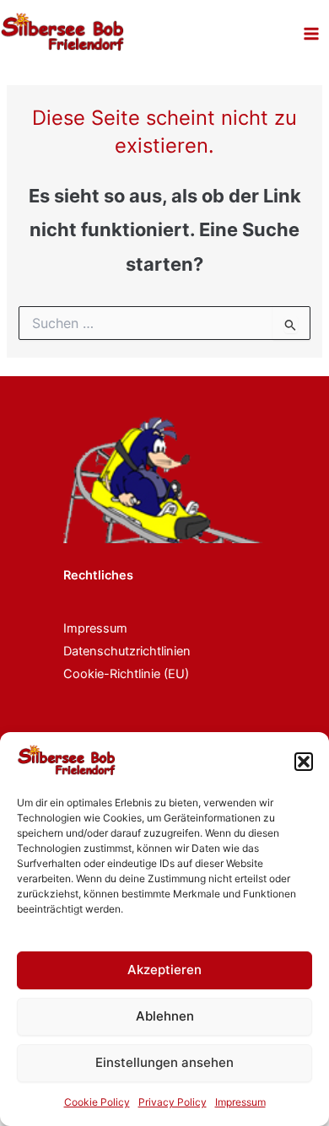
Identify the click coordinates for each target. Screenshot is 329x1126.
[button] (303, 761)
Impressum (240, 1102)
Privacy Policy (172, 1102)
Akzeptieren (164, 970)
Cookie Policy (97, 1102)
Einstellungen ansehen (164, 1062)
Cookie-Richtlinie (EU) (126, 674)
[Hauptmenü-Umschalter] (311, 33)
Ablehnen (165, 1016)
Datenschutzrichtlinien (127, 651)
